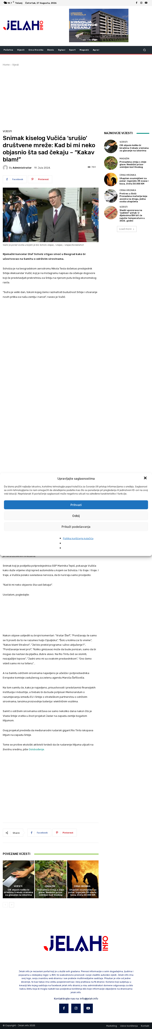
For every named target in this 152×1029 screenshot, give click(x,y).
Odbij (76, 515)
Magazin (50, 886)
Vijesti (15, 64)
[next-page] (11, 904)
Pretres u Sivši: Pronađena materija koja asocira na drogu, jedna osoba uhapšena (133, 197)
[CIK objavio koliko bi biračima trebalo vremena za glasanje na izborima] (18, 879)
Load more (125, 229)
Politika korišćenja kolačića (78, 538)
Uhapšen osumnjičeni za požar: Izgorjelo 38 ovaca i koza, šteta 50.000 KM (82, 892)
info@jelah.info (89, 998)
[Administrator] (6, 167)
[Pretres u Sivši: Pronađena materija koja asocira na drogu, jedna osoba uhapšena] (111, 196)
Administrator (22, 167)
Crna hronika (82, 886)
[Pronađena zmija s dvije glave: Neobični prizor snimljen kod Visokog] (50, 879)
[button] (145, 478)
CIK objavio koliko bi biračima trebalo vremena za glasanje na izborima (18, 892)
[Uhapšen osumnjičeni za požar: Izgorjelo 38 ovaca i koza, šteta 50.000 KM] (83, 879)
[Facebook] (136, 3)
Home (6, 64)
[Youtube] (146, 3)
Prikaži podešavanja (76, 526)
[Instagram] (141, 3)
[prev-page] (5, 904)
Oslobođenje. (37, 749)
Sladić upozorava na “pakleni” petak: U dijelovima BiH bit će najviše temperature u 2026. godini (132, 215)
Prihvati (76, 505)
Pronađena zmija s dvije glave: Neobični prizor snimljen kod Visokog (50, 892)
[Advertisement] (76, 96)
